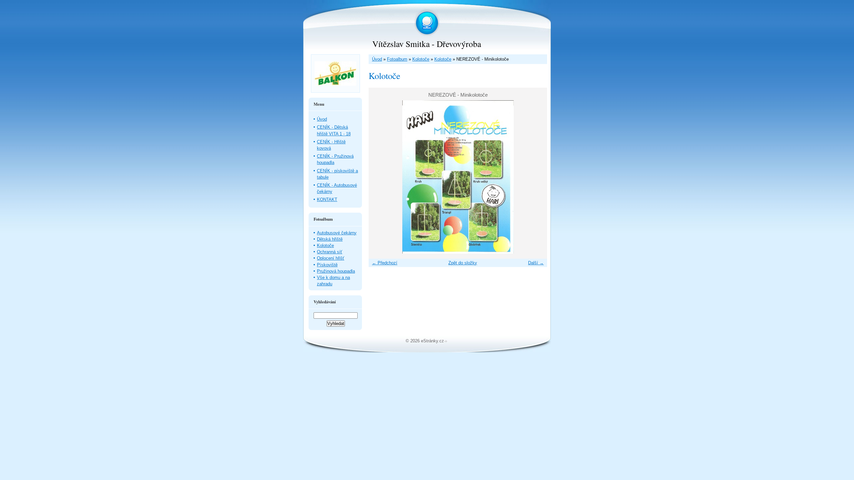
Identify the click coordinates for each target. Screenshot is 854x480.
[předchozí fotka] (379, 177)
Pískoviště (327, 264)
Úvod (377, 59)
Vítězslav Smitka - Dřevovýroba (426, 43)
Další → (536, 262)
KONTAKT (327, 199)
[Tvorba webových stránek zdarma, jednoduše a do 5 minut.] (446, 341)
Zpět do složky (462, 262)
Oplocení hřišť (330, 258)
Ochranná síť (329, 251)
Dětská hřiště (330, 239)
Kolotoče (420, 59)
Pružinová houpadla (336, 271)
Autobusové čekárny (337, 232)
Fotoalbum (397, 59)
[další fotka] (536, 177)
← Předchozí (384, 262)
